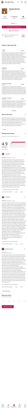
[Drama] (5, 129)
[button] (16, 192)
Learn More (23, 35)
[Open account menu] (25, 2)
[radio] (3, 301)
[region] (14, 17)
